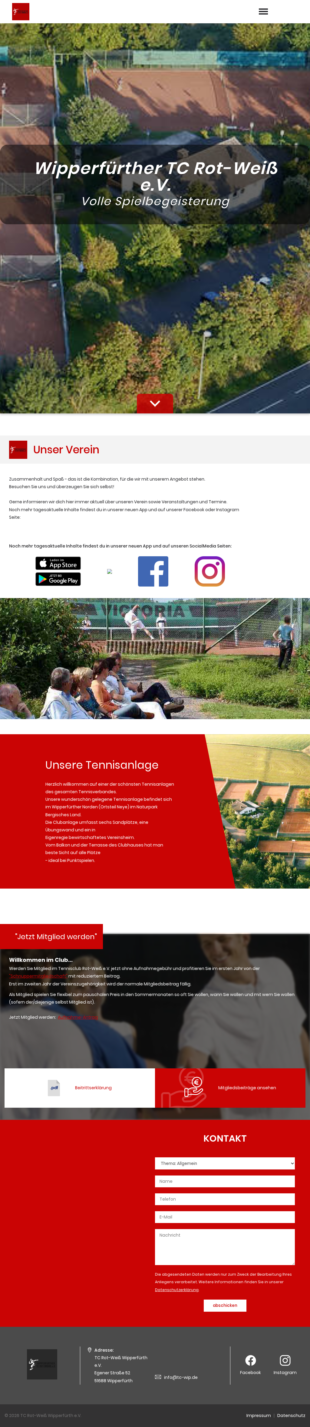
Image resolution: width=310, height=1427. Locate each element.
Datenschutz (291, 1415)
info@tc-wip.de (181, 1377)
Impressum (258, 1415)
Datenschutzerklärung (177, 1289)
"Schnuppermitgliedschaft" (38, 976)
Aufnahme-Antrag (78, 1017)
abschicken (225, 1305)
